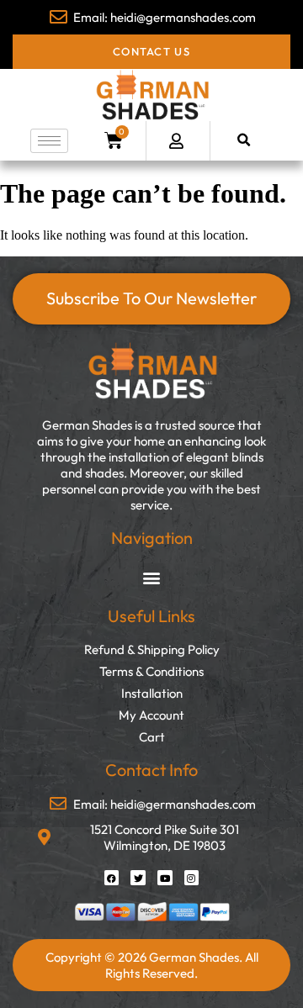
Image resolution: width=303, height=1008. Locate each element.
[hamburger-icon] (49, 141)
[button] (243, 140)
